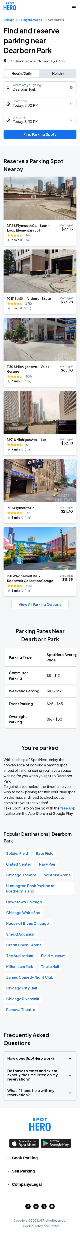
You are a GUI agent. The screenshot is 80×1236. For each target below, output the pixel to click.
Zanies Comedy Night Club (29, 977)
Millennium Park (19, 966)
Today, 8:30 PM (25, 121)
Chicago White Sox (23, 912)
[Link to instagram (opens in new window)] (36, 1207)
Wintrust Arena (57, 875)
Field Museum (53, 955)
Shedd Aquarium (20, 934)
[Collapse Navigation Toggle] (73, 6)
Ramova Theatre (20, 1009)
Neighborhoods (31, 20)
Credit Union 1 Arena (24, 945)
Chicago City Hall (21, 988)
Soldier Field (17, 853)
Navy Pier (47, 864)
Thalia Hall (50, 966)
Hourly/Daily (22, 73)
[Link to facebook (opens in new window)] (28, 1207)
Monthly (58, 73)
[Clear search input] (71, 88)
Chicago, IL (11, 20)
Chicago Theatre (21, 875)
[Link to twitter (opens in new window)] (44, 1207)
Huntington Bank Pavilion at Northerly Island (30, 888)
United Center (18, 864)
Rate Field (45, 853)
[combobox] (40, 87)
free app (68, 808)
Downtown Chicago (24, 901)
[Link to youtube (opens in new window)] (52, 1207)
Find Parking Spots (40, 134)
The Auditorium (19, 955)
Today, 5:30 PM (25, 105)
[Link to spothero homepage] (40, 1124)
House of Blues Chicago (27, 923)
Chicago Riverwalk (22, 998)
